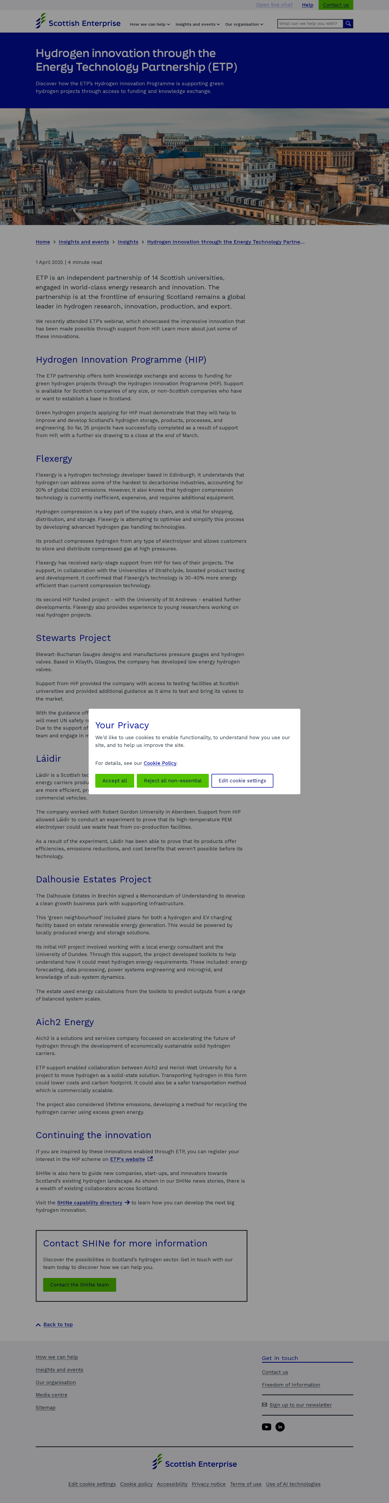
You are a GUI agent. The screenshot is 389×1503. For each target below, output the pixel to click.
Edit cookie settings (242, 781)
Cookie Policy (160, 763)
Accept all (114, 781)
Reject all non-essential (173, 781)
